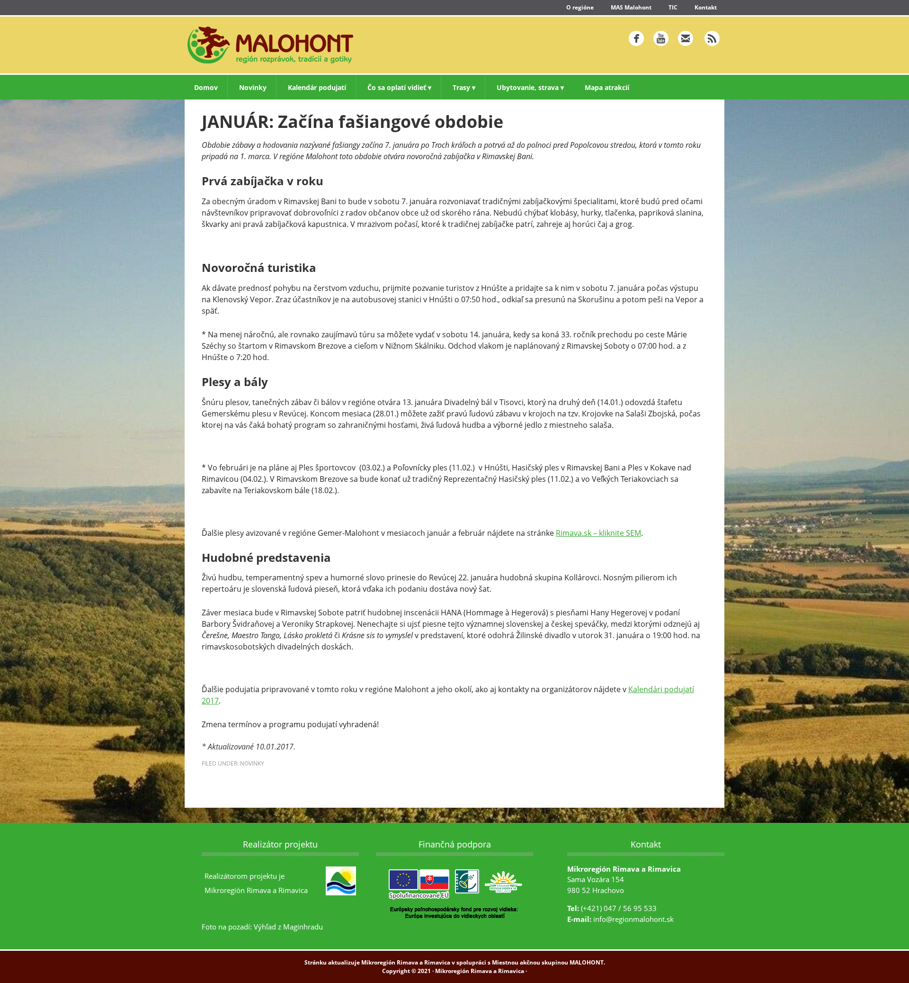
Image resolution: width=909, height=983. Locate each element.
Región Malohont (315, 45)
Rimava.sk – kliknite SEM (598, 533)
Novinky (252, 763)
